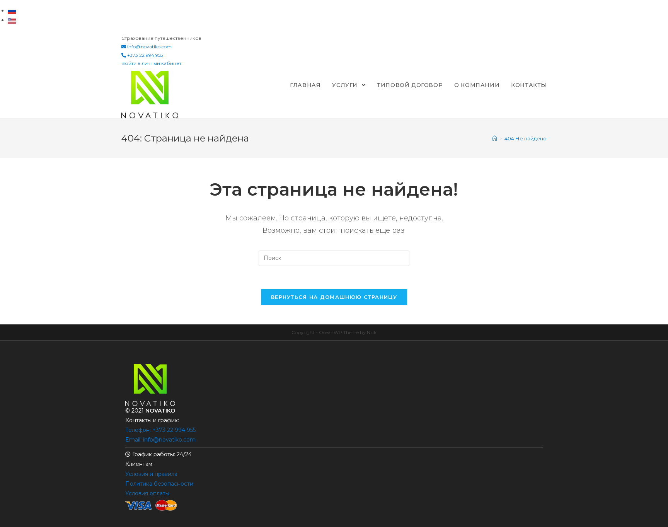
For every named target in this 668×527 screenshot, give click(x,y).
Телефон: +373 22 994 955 (160, 429)
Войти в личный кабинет (151, 63)
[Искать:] (334, 258)
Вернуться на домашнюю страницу (334, 297)
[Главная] (494, 138)
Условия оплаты (147, 493)
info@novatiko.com (149, 46)
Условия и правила (151, 474)
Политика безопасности (159, 483)
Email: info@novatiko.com (160, 439)
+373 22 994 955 (144, 55)
